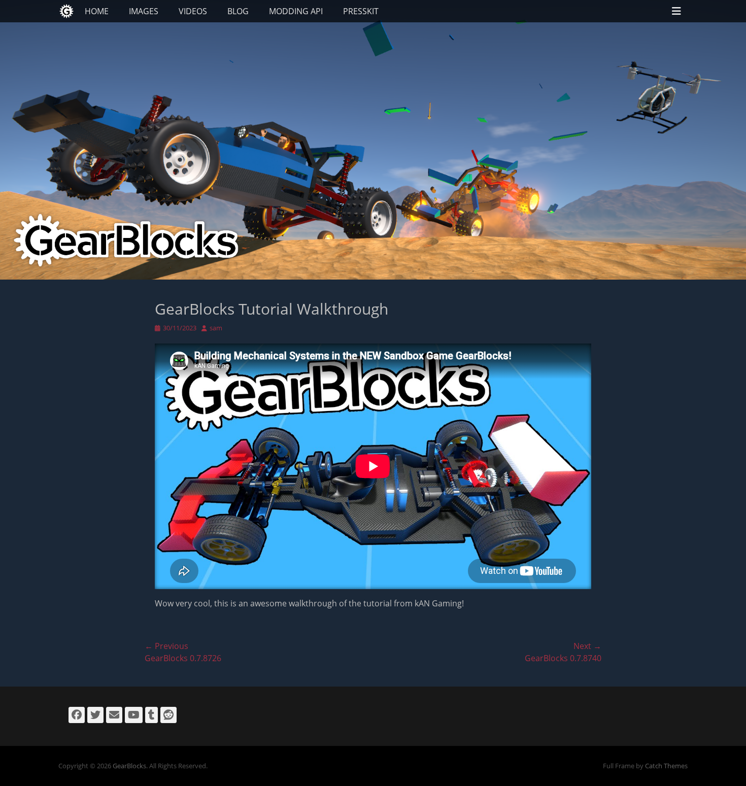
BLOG (238, 11)
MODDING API (296, 11)
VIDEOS (193, 11)
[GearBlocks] (66, 11)
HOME (97, 11)
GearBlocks (129, 765)
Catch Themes (666, 765)
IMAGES (143, 11)
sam (216, 327)
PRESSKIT (361, 11)
